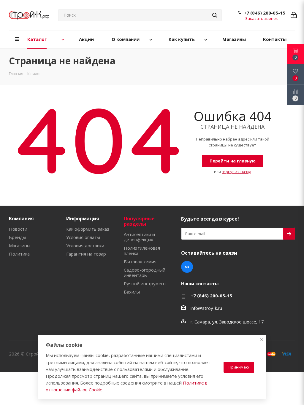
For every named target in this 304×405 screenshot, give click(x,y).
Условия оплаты (83, 237)
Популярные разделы (139, 221)
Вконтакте (187, 267)
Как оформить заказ (87, 229)
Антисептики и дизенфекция (139, 237)
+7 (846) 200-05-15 (264, 12)
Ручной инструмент (145, 283)
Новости (18, 229)
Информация (82, 218)
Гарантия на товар (86, 254)
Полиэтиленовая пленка (142, 250)
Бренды (17, 237)
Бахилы (132, 292)
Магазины (19, 245)
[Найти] (215, 15)
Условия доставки (85, 245)
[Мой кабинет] (294, 15)
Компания (21, 218)
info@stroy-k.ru (206, 308)
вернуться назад (236, 171)
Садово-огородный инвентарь (144, 272)
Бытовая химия (140, 261)
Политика (19, 254)
